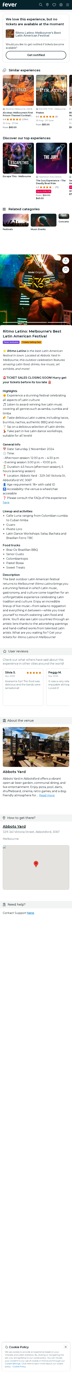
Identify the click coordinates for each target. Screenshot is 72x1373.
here (6, 502)
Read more (47, 795)
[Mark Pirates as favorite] (62, 78)
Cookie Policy (19, 1366)
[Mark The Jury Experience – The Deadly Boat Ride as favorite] (62, 146)
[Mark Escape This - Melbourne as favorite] (29, 146)
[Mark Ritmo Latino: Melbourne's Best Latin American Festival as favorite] (65, 269)
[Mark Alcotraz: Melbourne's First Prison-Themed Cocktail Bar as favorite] (29, 78)
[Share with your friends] (65, 260)
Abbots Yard (14, 826)
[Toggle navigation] (67, 4)
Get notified (36, 55)
